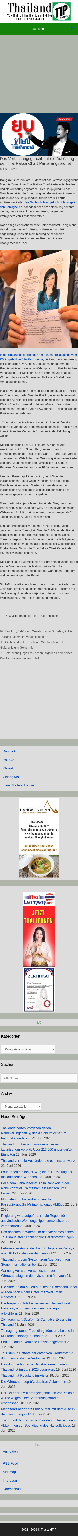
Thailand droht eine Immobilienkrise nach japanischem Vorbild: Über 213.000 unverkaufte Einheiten (36, 1149)
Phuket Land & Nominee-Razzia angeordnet (33, 1342)
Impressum (11, 1480)
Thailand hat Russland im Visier (24, 1375)
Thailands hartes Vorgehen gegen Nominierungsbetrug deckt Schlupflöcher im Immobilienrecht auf (33, 1133)
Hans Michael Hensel (19, 785)
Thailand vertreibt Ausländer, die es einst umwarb (38, 1161)
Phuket (8, 768)
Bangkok (10, 631)
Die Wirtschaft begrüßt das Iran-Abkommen (33, 1382)
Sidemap (9, 1472)
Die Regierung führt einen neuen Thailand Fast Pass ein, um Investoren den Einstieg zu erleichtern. (35, 1308)
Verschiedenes (35, 636)
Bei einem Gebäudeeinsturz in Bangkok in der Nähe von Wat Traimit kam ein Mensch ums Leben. (35, 1188)
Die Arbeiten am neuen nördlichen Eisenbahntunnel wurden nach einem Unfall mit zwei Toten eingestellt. (39, 1292)
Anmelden (10, 1451)
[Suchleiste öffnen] (72, 29)
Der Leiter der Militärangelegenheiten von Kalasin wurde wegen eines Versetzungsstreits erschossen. (37, 1398)
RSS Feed (10, 1463)
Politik (68, 631)
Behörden (24, 631)
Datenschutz (12, 1489)
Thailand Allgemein (12, 636)
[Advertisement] (39, 74)
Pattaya (8, 760)
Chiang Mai (11, 777)
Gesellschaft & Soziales (47, 631)
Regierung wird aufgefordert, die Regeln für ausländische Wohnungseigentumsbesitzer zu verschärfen (35, 1221)
